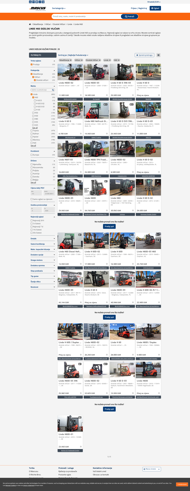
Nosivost (34, 287)
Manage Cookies (10, 485)
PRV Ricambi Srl (70, 137)
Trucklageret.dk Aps (96, 397)
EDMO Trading (96, 137)
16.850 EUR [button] (64, 172)
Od (32, 208)
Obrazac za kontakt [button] (101, 474)
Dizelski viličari (59, 24)
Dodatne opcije (37, 255)
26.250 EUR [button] (90, 355)
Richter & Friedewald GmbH (70, 214)
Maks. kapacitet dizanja (40, 249)
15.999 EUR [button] (116, 393)
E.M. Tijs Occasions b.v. (70, 176)
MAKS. (46, 191)
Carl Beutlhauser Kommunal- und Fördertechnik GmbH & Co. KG (158, 397)
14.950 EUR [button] (90, 134)
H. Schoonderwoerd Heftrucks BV (96, 359)
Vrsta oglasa (36, 61)
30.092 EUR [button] (116, 211)
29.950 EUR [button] (64, 211)
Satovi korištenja (38, 244)
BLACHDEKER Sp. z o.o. (70, 306)
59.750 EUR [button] (90, 211)
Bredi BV (148, 99)
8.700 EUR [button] (63, 134)
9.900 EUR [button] (141, 355)
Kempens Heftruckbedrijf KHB (96, 306)
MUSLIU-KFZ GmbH (70, 99)
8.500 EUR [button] (115, 172)
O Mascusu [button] (33, 471)
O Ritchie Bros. (35, 474)
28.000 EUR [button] (116, 355)
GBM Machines (96, 176)
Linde (70, 24)
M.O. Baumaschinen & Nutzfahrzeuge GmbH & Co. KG (102, 268)
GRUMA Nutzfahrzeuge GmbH (122, 99)
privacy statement (28, 485)
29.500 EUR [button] (116, 95)
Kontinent (35, 151)
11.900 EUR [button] (64, 95)
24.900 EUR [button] (90, 172)
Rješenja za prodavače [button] (67, 471)
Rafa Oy (148, 137)
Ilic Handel (96, 99)
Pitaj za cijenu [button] (143, 95)
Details (33, 239)
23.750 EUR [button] (142, 264)
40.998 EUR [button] (116, 303)
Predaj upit (109, 226)
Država (34, 161)
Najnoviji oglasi (37, 217)
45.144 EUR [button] (64, 303)
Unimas (122, 214)
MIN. (32, 191)
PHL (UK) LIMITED (70, 397)
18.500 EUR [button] (90, 95)
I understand (182, 484)
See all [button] (35, 128)
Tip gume (34, 276)
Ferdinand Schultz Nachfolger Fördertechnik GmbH (101, 214)
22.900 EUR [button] (142, 303)
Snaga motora (36, 260)
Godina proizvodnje (39, 205)
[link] (70, 72)
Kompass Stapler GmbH (148, 214)
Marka (33, 86)
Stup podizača (37, 271)
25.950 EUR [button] (116, 134)
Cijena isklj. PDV (37, 188)
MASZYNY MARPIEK (148, 176)
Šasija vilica (35, 282)
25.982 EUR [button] (64, 393)
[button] (43, 55)
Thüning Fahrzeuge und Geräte (122, 397)
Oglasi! (156, 8)
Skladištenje (38, 24)
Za (45, 208)
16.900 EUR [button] (116, 264)
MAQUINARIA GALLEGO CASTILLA (122, 359)
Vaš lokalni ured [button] (99, 471)
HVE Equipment (148, 268)
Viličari (48, 24)
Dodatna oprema (38, 265)
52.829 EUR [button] (90, 393)
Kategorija (35, 70)
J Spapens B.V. (122, 176)
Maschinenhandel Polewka (148, 359)
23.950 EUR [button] (64, 447)
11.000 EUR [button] (142, 134)
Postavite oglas (64, 474)
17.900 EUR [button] (90, 264)
